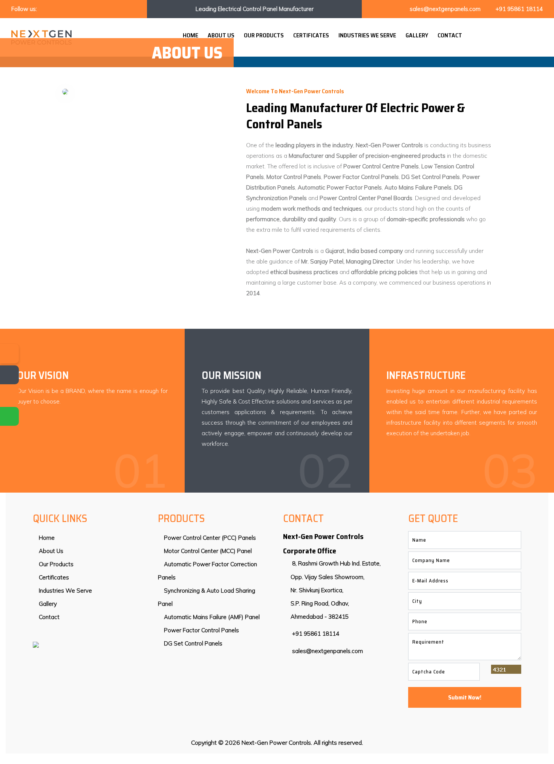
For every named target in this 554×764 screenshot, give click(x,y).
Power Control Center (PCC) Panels (209, 537)
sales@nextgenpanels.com (445, 8)
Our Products (264, 35)
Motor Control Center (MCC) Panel (207, 551)
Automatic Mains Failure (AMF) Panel (211, 617)
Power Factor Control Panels (200, 630)
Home (190, 35)
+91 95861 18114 (519, 8)
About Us (221, 35)
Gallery (417, 35)
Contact (450, 35)
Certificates (311, 35)
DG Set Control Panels (192, 643)
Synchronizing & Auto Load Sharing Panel (206, 597)
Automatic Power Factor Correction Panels (207, 571)
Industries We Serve (367, 35)
